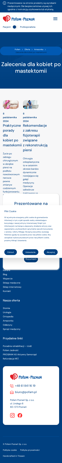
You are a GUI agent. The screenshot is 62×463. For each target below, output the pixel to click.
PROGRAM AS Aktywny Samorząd (19, 354)
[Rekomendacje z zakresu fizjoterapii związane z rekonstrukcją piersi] (31, 104)
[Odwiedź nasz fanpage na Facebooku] (20, 415)
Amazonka (8, 320)
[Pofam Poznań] (18, 18)
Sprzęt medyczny (11, 329)
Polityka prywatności (30, 450)
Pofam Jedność (11, 350)
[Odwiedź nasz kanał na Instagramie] (12, 415)
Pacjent (7, 27)
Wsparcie (8, 278)
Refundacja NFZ (11, 358)
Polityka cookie (10, 450)
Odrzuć (10, 252)
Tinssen (21, 456)
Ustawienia (30, 252)
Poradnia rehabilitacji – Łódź (17, 346)
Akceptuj (51, 252)
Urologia (7, 312)
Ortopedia (8, 316)
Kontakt (7, 291)
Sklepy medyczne (11, 282)
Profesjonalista (27, 27)
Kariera (6, 270)
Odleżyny (7, 324)
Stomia (6, 308)
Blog (5, 274)
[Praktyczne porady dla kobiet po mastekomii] (11, 104)
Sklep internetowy (12, 287)
